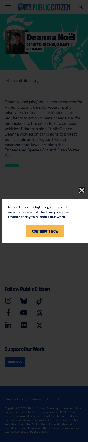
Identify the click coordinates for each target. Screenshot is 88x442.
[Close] (82, 190)
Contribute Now (45, 231)
